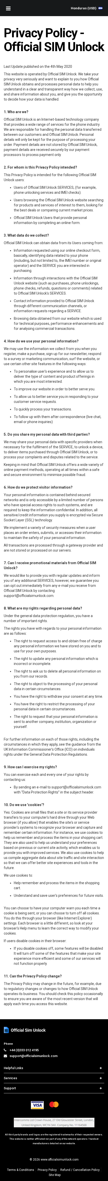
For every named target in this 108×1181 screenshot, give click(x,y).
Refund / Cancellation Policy (80, 1170)
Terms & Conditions (20, 1170)
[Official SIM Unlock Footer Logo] (25, 1030)
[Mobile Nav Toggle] (8, 8)
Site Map (55, 1175)
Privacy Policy (47, 1170)
